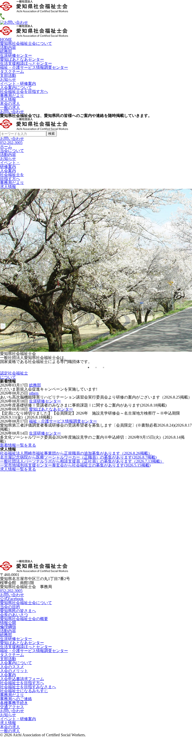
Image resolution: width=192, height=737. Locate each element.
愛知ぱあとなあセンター (22, 59)
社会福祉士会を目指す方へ (24, 91)
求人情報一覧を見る (18, 469)
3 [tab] (103, 367)
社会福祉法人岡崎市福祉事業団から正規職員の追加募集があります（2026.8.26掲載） (76, 453)
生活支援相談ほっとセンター (26, 63)
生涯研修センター (16, 55)
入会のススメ (12, 667)
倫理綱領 (8, 627)
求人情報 (8, 99)
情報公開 (8, 623)
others (33, 393)
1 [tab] (88, 367)
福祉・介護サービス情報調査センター (34, 67)
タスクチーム (12, 71)
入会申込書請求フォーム (22, 679)
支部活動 (8, 75)
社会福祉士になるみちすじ (24, 691)
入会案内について (16, 87)
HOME (6, 39)
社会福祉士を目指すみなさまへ (28, 687)
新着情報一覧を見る (18, 445)
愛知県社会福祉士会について (26, 43)
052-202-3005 (11, 142)
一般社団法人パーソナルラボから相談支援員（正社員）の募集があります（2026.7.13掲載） (82, 461)
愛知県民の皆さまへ (18, 611)
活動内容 (8, 47)
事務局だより (12, 95)
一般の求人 (10, 107)
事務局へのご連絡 (16, 699)
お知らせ (8, 79)
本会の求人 (10, 103)
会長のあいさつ (14, 615)
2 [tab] (96, 367)
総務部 (6, 51)
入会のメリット (14, 671)
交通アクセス (12, 707)
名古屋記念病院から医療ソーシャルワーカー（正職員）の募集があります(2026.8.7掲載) (78, 457)
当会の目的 (10, 607)
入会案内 (8, 675)
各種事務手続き (14, 703)
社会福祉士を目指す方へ (22, 683)
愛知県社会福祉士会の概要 (24, 619)
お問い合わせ (12, 111)
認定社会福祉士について (14, 375)
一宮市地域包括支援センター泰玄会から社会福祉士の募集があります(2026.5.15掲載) (75, 465)
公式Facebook (12, 599)
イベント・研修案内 (18, 83)
